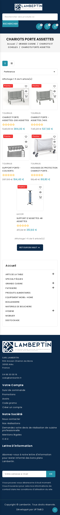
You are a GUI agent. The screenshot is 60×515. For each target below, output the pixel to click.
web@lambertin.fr (12, 377)
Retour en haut (30, 247)
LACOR (20, 214)
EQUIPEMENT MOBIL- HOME (19, 297)
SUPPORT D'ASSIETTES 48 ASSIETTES (30, 220)
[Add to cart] (26, 96)
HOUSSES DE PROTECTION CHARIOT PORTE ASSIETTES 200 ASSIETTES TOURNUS (44, 169)
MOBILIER (10, 315)
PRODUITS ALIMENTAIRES (18, 292)
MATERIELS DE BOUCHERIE (19, 306)
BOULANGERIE (13, 301)
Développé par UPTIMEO (30, 509)
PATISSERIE (11, 288)
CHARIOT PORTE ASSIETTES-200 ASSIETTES (15, 119)
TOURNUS (7, 113)
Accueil (11, 265)
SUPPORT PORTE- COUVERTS (11, 169)
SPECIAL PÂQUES (14, 279)
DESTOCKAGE (13, 320)
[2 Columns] (5, 63)
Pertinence (30, 71)
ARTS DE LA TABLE (14, 274)
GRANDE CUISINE (14, 283)
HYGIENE (10, 311)
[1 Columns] (11, 63)
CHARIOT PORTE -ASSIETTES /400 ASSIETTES (40, 119)
